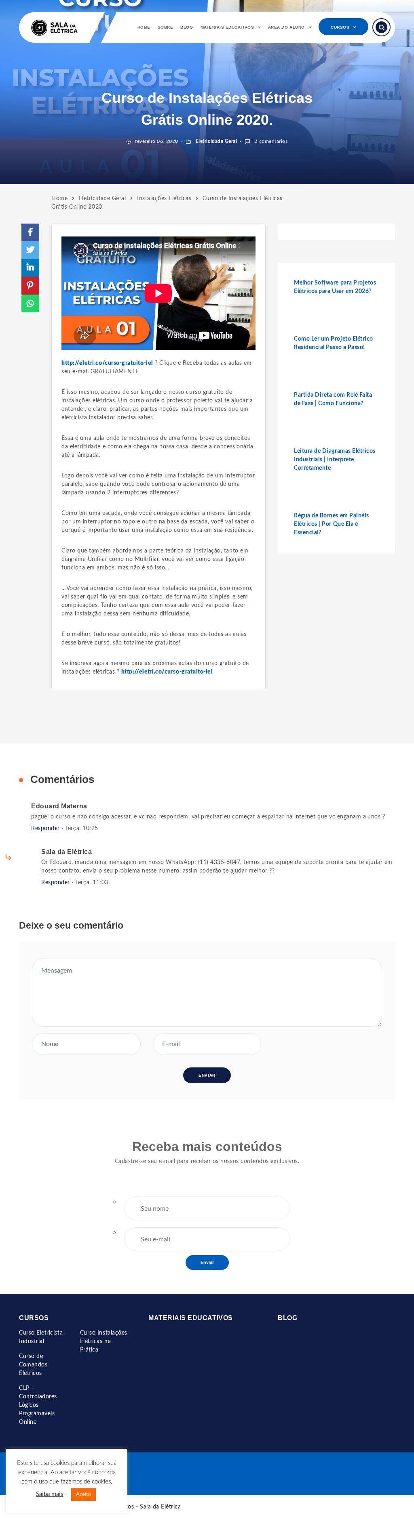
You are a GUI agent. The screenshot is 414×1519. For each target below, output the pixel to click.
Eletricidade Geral (215, 141)
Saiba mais (49, 1494)
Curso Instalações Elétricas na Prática (103, 1341)
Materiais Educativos (227, 27)
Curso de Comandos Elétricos (33, 1365)
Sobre (165, 27)
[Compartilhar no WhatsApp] (30, 303)
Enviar (207, 1262)
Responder (45, 828)
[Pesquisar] (381, 27)
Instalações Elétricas (164, 198)
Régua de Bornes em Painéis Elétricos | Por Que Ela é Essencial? (331, 524)
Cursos (340, 27)
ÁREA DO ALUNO (286, 27)
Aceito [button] (83, 1494)
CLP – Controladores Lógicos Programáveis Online (38, 1405)
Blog (186, 27)
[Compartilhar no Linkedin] (30, 268)
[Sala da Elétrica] (54, 27)
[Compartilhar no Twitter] (30, 250)
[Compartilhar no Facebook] (30, 232)
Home (143, 27)
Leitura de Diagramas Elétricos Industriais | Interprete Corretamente (335, 459)
